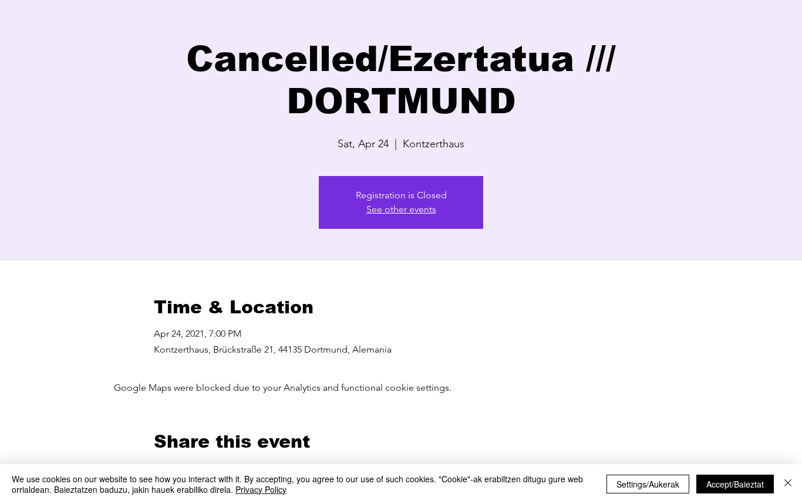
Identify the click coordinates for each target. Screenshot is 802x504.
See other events (401, 209)
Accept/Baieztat (735, 484)
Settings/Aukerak (647, 484)
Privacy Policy (261, 489)
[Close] (788, 484)
